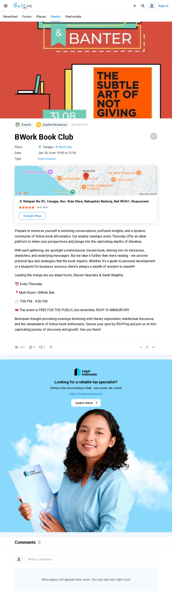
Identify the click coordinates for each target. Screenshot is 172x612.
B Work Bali (64, 147)
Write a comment (40, 559)
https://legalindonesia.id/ (86, 394)
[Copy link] (50, 347)
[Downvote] (153, 347)
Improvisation (47, 158)
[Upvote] (141, 347)
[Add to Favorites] (153, 136)
